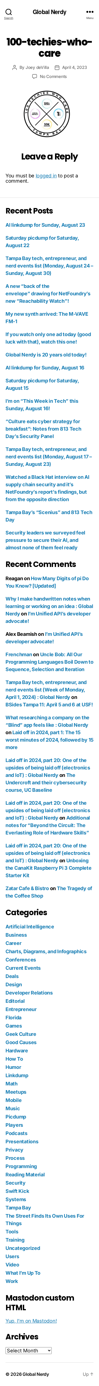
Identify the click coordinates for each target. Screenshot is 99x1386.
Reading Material (25, 1174)
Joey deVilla (37, 67)
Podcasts (17, 1133)
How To (14, 1059)
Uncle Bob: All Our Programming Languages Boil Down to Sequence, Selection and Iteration (50, 662)
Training (15, 1240)
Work (12, 1281)
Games (14, 1026)
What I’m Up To (23, 1273)
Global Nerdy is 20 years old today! (46, 355)
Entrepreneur (21, 1009)
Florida (13, 1017)
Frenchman (19, 654)
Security (16, 1183)
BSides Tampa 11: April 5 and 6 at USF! (49, 704)
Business (16, 935)
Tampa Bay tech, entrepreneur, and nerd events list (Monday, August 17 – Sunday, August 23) (49, 456)
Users (12, 1256)
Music (13, 1108)
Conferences (21, 960)
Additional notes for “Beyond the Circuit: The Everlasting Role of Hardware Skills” (48, 825)
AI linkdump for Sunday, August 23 (45, 225)
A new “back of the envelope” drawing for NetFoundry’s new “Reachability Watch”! (48, 293)
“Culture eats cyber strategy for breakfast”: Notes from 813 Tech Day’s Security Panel (43, 428)
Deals (12, 976)
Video (12, 1265)
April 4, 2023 (74, 67)
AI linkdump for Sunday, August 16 (45, 368)
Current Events (23, 968)
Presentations (22, 1141)
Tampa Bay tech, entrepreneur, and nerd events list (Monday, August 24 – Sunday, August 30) (49, 265)
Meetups (16, 1092)
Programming (21, 1166)
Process (15, 1158)
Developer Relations (29, 993)
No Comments (53, 76)
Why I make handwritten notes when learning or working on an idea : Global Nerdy (49, 606)
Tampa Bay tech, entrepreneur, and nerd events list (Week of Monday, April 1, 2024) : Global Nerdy (46, 689)
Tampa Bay (18, 1208)
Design (14, 984)
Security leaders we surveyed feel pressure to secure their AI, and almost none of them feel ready (45, 540)
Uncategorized (23, 1248)
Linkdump (17, 1075)
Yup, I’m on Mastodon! (31, 1321)
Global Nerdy (49, 12)
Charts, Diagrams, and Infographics (46, 951)
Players (14, 1125)
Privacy (14, 1150)
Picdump (16, 1117)
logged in (46, 176)
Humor (13, 1067)
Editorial (15, 1001)
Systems (16, 1199)
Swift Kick (17, 1191)
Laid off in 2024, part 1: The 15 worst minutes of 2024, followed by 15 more (50, 740)
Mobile (13, 1100)
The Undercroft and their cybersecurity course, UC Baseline (46, 782)
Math (12, 1084)
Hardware (17, 1050)
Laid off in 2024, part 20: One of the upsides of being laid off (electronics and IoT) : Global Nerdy (48, 767)
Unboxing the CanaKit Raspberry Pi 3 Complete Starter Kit (49, 868)
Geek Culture (21, 1034)
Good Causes (21, 1042)
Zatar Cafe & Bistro (27, 888)
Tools (12, 1231)
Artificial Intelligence (30, 927)
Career (13, 943)
